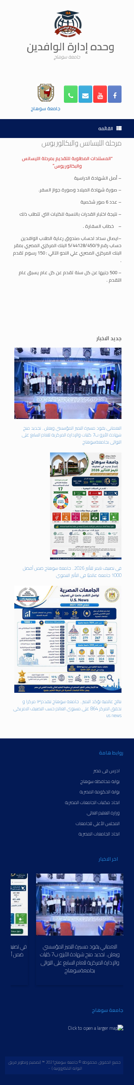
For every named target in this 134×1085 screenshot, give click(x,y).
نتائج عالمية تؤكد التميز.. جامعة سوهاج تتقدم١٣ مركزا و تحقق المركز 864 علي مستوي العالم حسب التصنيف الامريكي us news (67, 708)
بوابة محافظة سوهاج (100, 781)
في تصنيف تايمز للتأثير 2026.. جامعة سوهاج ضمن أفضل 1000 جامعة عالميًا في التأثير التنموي (72, 571)
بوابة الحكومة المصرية (100, 791)
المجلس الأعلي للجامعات (98, 823)
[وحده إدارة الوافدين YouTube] (100, 94)
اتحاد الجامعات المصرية (99, 833)
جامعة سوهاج (45, 108)
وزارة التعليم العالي (103, 812)
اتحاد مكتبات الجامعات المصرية (92, 802)
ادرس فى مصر (106, 770)
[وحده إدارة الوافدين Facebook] (114, 94)
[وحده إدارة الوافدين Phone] (71, 94)
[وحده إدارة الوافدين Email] (85, 94)
